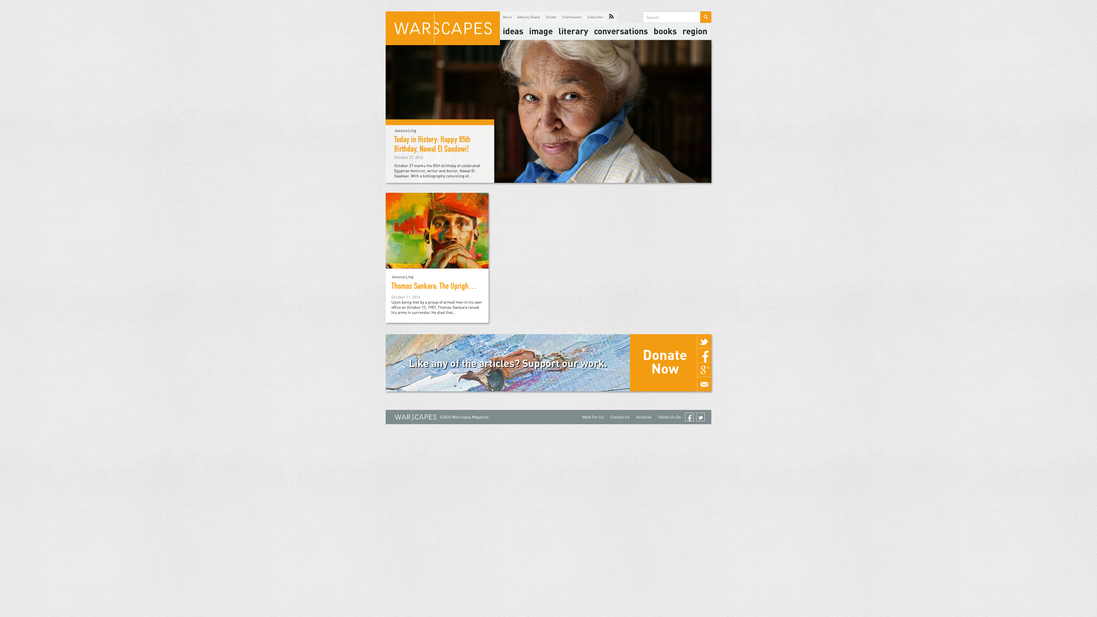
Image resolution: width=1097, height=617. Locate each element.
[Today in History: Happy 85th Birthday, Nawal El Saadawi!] (548, 111)
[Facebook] (704, 355)
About (507, 17)
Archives (644, 416)
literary (573, 31)
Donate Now (665, 361)
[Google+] (704, 370)
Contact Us (620, 416)
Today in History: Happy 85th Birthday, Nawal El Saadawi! (432, 145)
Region (694, 31)
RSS (611, 17)
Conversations (621, 31)
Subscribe (595, 17)
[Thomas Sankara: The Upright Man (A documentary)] (437, 230)
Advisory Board (528, 17)
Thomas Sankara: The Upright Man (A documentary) (460, 287)
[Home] (443, 28)
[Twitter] (704, 341)
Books (665, 31)
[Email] (704, 384)
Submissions (572, 17)
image (541, 31)
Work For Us (593, 416)
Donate (551, 17)
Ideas (513, 31)
